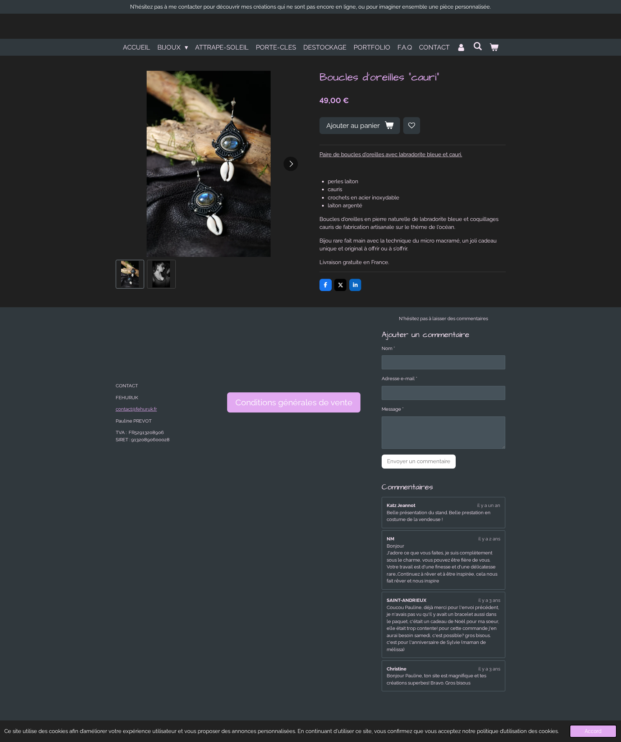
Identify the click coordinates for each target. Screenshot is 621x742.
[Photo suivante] (291, 164)
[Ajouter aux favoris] (411, 125)
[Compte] (461, 47)
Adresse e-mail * (399, 378)
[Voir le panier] (494, 47)
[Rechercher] (477, 46)
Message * (393, 409)
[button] (130, 274)
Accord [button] (593, 731)
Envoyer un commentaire (418, 461)
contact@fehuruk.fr (136, 409)
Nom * (388, 348)
